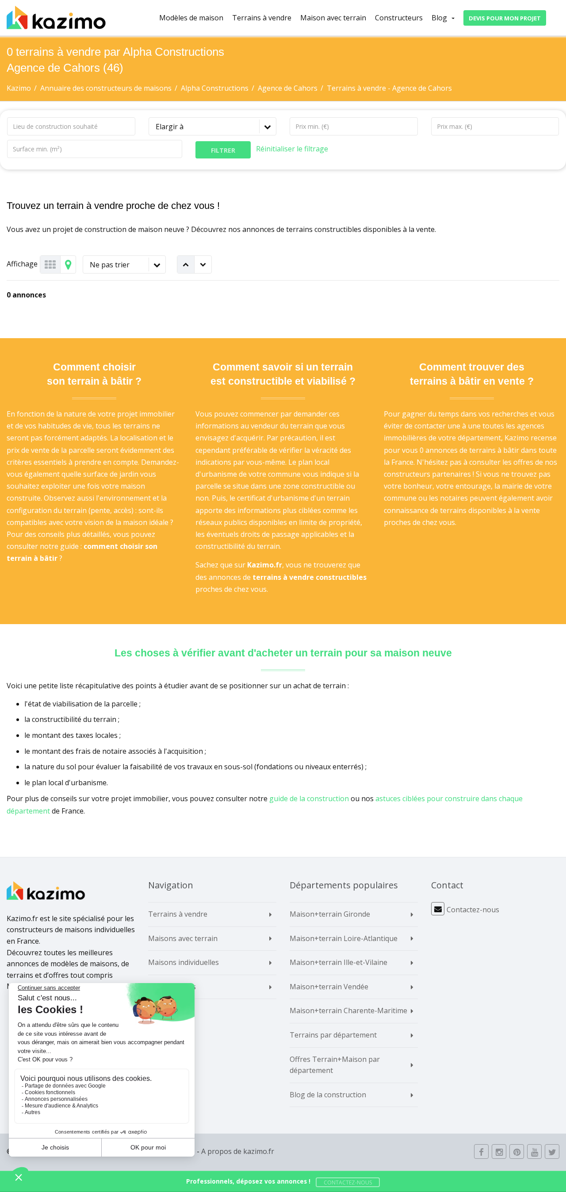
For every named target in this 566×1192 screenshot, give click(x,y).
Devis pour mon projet (505, 18)
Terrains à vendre (261, 18)
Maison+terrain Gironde (330, 914)
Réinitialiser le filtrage (292, 149)
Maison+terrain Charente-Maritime (348, 1010)
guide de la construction (309, 798)
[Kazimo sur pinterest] (516, 1151)
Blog (439, 18)
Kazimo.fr (264, 565)
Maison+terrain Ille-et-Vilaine (338, 962)
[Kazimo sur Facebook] (481, 1151)
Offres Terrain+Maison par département (335, 1065)
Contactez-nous (473, 909)
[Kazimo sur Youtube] (534, 1151)
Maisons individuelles (183, 962)
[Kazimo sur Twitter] (552, 1151)
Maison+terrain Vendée (329, 986)
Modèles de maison (191, 18)
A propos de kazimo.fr (237, 1151)
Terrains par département (333, 1035)
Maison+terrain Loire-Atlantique (344, 938)
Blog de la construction (328, 1094)
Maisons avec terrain (183, 938)
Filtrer (223, 150)
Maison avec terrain (333, 18)
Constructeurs (399, 18)
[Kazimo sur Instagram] (499, 1151)
